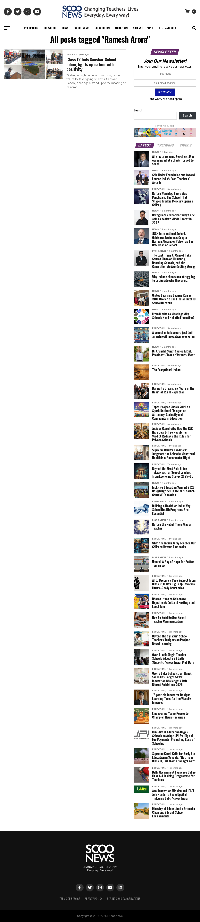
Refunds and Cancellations (123, 899)
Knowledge (50, 28)
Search (138, 110)
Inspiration (31, 28)
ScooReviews (81, 28)
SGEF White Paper (143, 28)
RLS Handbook (167, 28)
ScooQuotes (102, 28)
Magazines (121, 28)
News (65, 28)
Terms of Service (69, 899)
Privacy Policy (93, 899)
